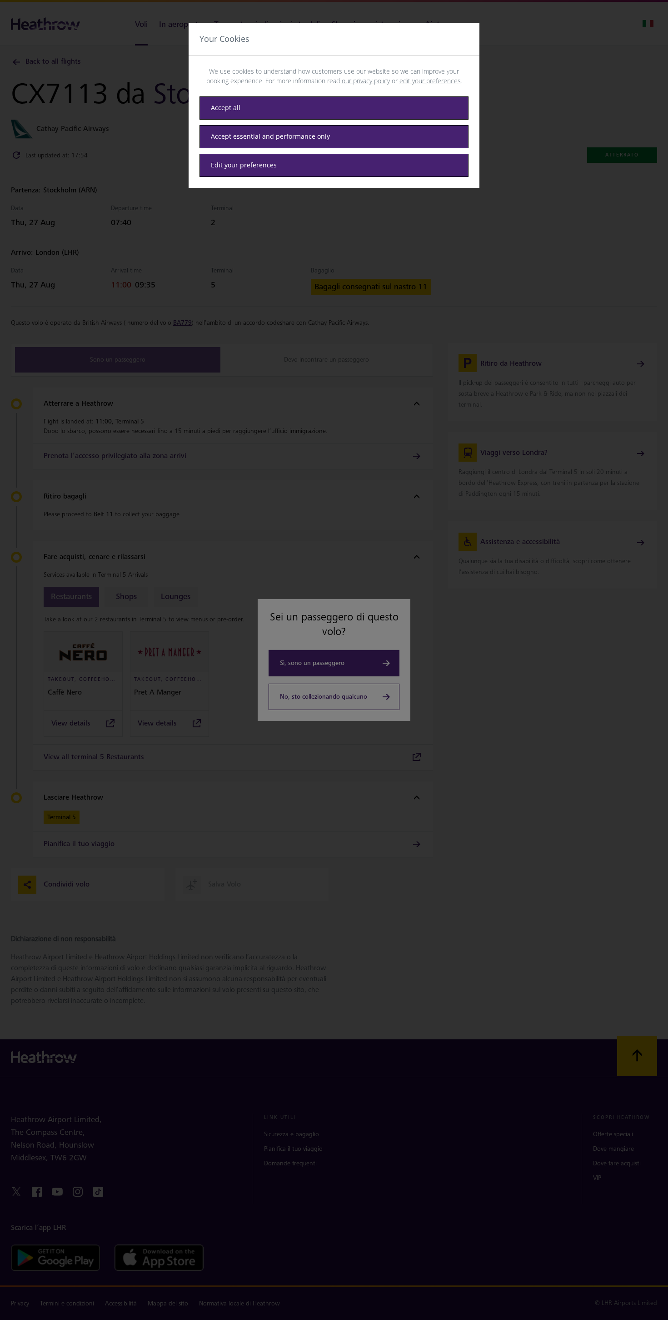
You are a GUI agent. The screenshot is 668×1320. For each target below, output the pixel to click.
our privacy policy (366, 80)
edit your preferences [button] (430, 80)
